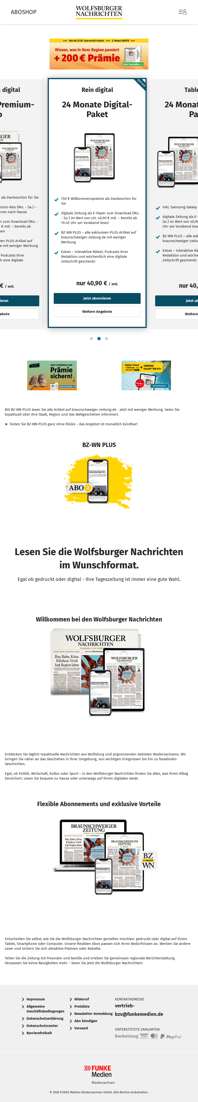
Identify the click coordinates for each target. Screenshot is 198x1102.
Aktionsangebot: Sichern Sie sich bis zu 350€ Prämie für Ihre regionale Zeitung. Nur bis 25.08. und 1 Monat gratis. (99, 55)
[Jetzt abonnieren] (97, 157)
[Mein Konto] (183, 14)
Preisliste (82, 1006)
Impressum (36, 999)
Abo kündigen (85, 1021)
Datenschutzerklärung (45, 1018)
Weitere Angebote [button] (97, 311)
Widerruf (81, 999)
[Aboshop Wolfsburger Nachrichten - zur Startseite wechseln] (99, 12)
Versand (81, 1028)
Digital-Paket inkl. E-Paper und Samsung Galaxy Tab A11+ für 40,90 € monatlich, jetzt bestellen (146, 377)
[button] (91, 338)
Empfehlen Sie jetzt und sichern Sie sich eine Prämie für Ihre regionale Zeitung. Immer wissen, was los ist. (52, 377)
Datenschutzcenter (42, 1026)
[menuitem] (178, 12)
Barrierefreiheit (39, 1033)
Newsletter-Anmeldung (93, 1013)
